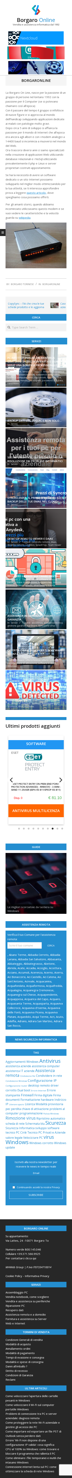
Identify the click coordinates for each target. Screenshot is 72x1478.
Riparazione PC (15, 1305)
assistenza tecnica (53, 622)
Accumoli (23, 972)
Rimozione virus (46, 625)
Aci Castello (34, 977)
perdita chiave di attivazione (22, 582)
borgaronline (51, 284)
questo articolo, (37, 193)
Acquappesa (15, 999)
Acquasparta (41, 1003)
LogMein (30, 545)
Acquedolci (24, 1017)
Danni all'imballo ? (16, 1366)
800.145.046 (33, 1249)
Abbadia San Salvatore (32, 959)
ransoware (13, 383)
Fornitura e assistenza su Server (26, 1319)
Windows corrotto (41, 1143)
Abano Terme (17, 955)
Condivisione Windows (16, 1081)
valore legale (14, 1138)
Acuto (59, 1017)
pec (8, 1109)
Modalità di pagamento (20, 1353)
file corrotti (40, 377)
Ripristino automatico (50, 1118)
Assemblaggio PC (17, 1292)
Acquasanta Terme (19, 1003)
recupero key (45, 582)
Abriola (11, 968)
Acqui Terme (40, 1017)
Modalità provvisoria (49, 1104)
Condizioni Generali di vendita (24, 1340)
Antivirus (47, 371)
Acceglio (42, 968)
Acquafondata (16, 986)
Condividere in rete (49, 1076)
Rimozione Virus (19, 700)
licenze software (15, 660)
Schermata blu (35, 1124)
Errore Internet (38, 1090)
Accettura (55, 968)
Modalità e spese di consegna (24, 1362)
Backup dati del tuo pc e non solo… (34, 420)
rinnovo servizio (24, 585)
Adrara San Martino (40, 1021)
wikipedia (24, 217)
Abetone (49, 963)
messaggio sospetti (30, 380)
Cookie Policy (14, 1276)
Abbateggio (14, 963)
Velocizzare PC (33, 1138)
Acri (52, 1017)
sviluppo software (47, 1128)
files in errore (54, 377)
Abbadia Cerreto (38, 955)
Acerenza (36, 972)
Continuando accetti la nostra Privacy (38, 1187)
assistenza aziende (18, 1066)
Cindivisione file (27, 1076)
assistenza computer (46, 1066)
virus (20, 706)
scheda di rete (15, 1124)
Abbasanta (54, 959)
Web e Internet (15, 1323)
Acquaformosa (35, 986)
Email (36, 1173)
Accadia (31, 968)
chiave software (40, 579)
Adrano (22, 1021)
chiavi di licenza (50, 657)
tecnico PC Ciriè (16, 1132)
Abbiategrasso (33, 963)
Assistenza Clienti (47, 368)
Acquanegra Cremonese (38, 990)
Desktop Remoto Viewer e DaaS (30, 538)
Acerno (48, 972)
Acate (21, 968)
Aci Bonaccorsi (16, 977)
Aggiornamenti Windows (22, 1062)
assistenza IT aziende (20, 1071)
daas (53, 542)
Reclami (10, 1379)
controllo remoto (41, 542)
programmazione (31, 1113)
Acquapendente (47, 994)
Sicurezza (12, 706)
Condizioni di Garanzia (19, 1375)
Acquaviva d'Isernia (34, 1008)
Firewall (27, 1095)
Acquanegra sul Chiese (21, 994)
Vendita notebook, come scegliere (27, 1297)
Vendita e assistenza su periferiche (28, 1301)
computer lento (25, 377)
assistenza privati (26, 374)
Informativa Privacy (37, 1276)
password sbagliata (52, 380)
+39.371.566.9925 (28, 1254)
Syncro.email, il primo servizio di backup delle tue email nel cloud (32, 499)
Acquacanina (43, 981)
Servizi (25, 371)
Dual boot (23, 1090)
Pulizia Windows (51, 1113)
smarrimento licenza (44, 585)
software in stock (47, 663)
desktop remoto (16, 545)
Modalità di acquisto (18, 1344)
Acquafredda (54, 986)
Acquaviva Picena (33, 1012)
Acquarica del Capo (36, 999)
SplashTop (41, 545)
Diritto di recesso (17, 1371)
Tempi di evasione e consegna (25, 1357)
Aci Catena (49, 977)
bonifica (11, 377)
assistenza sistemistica (48, 374)
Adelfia (11, 1021)
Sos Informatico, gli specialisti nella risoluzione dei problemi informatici (35, 459)
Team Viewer (54, 545)
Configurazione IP (42, 1080)
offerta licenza (32, 660)
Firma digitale (43, 1095)
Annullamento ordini (18, 1348)
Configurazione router (16, 1086)
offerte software (50, 660)
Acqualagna (14, 990)
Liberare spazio (16, 1104)
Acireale (30, 981)
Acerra (58, 972)
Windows (12, 666)
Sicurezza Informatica (20, 1128)
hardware (32, 625)
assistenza (37, 622)
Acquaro (55, 999)
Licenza (53, 579)
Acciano (12, 972)
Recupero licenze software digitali (33, 576)
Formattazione (30, 1100)
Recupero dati (14, 1310)
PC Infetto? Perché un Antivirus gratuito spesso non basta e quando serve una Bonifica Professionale (35, 361)
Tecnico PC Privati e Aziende (46, 1132)
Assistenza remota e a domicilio (26, 1314)
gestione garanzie (16, 625)
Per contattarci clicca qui (21, 1258)
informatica (13, 380)
